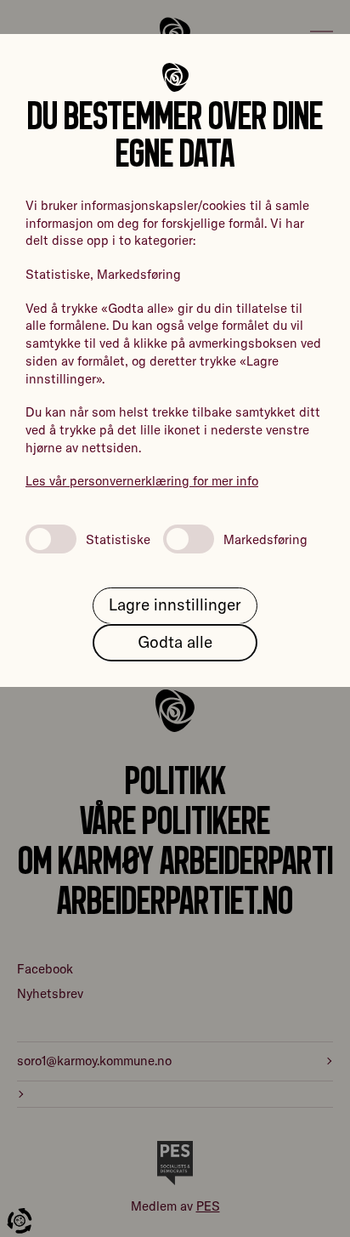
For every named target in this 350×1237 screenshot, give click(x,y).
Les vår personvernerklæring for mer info (141, 481)
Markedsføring (265, 539)
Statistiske (118, 539)
